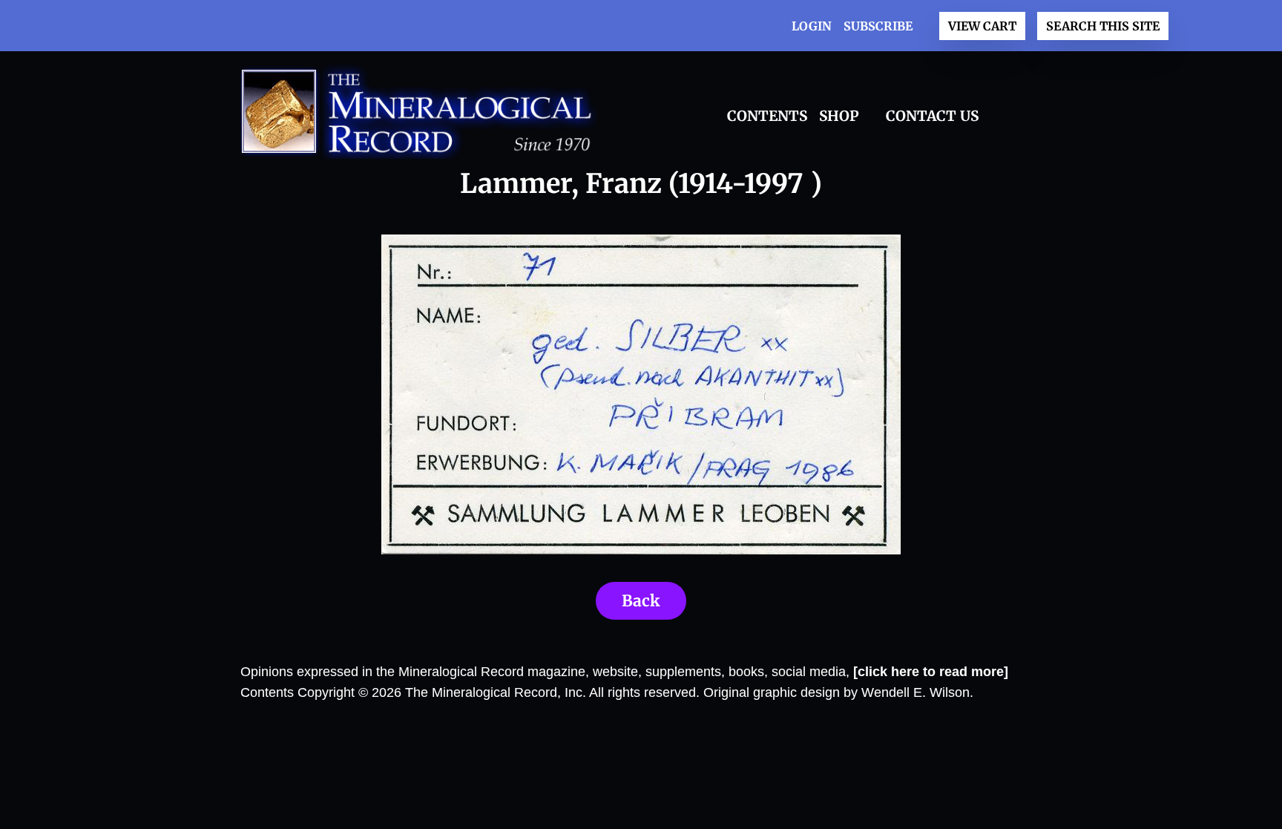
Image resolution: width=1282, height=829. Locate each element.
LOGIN (812, 26)
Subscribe (878, 26)
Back (641, 601)
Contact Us (932, 116)
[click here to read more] (930, 671)
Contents (767, 116)
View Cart (982, 26)
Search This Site (1103, 26)
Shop (839, 116)
